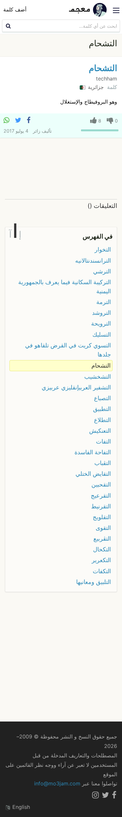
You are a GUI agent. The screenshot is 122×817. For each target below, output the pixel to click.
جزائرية (95, 87)
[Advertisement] (61, 169)
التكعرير (101, 560)
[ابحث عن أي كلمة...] (7, 25)
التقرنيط (101, 506)
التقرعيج (101, 495)
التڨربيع (102, 538)
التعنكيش (100, 430)
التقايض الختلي (93, 473)
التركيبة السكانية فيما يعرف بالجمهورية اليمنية (64, 287)
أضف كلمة (14, 9)
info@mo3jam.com (57, 783)
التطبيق (102, 408)
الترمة (103, 302)
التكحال (102, 549)
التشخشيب (97, 376)
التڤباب (102, 463)
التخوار (103, 249)
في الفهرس (98, 236)
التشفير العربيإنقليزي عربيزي (76, 387)
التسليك (101, 334)
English (20, 807)
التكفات (102, 571)
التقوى (103, 527)
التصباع (102, 398)
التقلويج (102, 517)
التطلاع (102, 419)
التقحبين (101, 484)
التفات (103, 441)
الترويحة (101, 323)
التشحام (103, 68)
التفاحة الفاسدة (93, 452)
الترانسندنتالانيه (93, 260)
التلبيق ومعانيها (93, 581)
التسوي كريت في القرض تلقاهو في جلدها (68, 350)
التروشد (101, 312)
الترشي (102, 271)
